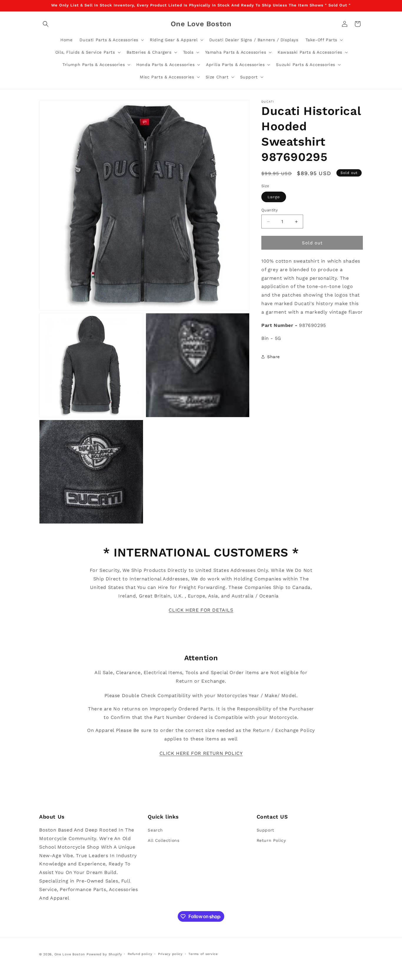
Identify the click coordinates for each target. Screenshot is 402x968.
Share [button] (273, 356)
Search (155, 830)
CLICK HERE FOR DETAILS (201, 610)
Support (265, 830)
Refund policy (140, 954)
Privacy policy (170, 954)
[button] (45, 23)
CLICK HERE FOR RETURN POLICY (201, 753)
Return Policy (271, 840)
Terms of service (202, 954)
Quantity (269, 210)
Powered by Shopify (104, 954)
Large (277, 198)
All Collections (163, 840)
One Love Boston (69, 954)
